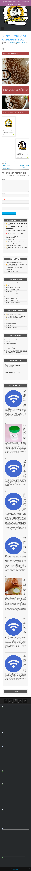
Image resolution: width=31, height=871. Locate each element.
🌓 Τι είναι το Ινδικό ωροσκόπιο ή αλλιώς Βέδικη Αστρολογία (16, 320)
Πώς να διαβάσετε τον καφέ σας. (14, 262)
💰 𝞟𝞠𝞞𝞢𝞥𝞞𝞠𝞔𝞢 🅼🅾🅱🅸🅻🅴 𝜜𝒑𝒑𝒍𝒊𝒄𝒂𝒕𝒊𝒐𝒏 (16, 224)
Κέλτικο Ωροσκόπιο (10, 325)
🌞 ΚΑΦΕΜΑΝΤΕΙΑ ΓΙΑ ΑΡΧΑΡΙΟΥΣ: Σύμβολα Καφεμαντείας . (16, 265)
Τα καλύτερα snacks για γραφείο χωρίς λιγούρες (24, 662)
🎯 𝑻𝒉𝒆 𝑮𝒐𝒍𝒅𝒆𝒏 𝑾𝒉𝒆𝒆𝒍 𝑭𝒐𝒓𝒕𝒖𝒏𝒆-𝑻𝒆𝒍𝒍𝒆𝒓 (15, 234)
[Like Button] (3, 49)
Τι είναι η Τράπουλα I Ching (13, 294)
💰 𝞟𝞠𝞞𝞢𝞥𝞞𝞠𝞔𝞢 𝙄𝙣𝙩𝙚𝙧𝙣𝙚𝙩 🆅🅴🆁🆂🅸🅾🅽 (16, 227)
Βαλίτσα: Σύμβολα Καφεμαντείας (24, 166)
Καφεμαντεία (10, 162)
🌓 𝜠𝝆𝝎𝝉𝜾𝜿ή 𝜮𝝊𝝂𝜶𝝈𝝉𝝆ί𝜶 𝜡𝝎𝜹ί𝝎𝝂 (14, 245)
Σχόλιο (3, 179)
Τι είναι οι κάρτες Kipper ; (12, 298)
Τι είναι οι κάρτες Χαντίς (12, 296)
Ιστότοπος (4, 206)
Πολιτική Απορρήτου (11, 343)
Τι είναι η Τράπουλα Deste (12, 289)
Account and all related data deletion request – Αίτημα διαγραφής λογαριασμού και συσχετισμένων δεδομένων (16, 351)
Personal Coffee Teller (18, 42)
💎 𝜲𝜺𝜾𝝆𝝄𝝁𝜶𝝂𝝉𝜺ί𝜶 (10, 239)
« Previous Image (6, 168)
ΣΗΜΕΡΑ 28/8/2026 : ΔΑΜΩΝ (12, 365)
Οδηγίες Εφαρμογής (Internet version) (15, 339)
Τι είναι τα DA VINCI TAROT (12, 291)
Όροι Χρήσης (9, 341)
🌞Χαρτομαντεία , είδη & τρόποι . (14, 285)
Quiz (7, 251)
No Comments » (18, 162)
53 (5, 163)
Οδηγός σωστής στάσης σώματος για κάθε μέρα (24, 466)
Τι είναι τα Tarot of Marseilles (13, 287)
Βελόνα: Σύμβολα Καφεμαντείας (6, 166)
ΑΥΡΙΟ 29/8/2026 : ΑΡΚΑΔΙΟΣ (12, 372)
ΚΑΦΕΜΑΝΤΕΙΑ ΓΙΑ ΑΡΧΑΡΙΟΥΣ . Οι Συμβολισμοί (16, 268)
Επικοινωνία (9, 345)
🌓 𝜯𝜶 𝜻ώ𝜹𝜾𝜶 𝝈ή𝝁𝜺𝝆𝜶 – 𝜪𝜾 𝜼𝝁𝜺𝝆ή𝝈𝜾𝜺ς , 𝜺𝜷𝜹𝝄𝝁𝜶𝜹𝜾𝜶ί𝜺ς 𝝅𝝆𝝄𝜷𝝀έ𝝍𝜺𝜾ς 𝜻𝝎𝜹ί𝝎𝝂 (16, 242)
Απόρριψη (20, 4)
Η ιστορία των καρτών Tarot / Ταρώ (14, 283)
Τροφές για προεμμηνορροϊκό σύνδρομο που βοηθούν (24, 399)
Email (3, 200)
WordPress (15, 869)
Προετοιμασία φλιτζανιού (12, 271)
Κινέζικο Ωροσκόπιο (11, 323)
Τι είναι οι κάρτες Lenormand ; (13, 302)
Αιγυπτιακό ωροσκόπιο (11, 327)
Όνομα (3, 193)
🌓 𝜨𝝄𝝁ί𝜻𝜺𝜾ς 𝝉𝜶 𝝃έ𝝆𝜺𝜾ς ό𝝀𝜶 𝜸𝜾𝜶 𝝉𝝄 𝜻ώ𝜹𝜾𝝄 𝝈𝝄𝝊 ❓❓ (16, 248)
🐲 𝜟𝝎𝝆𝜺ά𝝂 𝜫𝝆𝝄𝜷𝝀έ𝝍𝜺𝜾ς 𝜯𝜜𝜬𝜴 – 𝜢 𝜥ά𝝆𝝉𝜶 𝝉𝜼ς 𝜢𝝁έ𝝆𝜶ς (16, 236)
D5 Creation (21, 868)
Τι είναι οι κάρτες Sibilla (12, 300)
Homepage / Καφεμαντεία (12, 348)
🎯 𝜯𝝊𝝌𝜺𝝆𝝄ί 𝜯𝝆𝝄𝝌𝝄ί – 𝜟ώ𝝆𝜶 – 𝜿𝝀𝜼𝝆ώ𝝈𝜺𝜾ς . (16, 231)
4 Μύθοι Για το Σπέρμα (24, 428)
